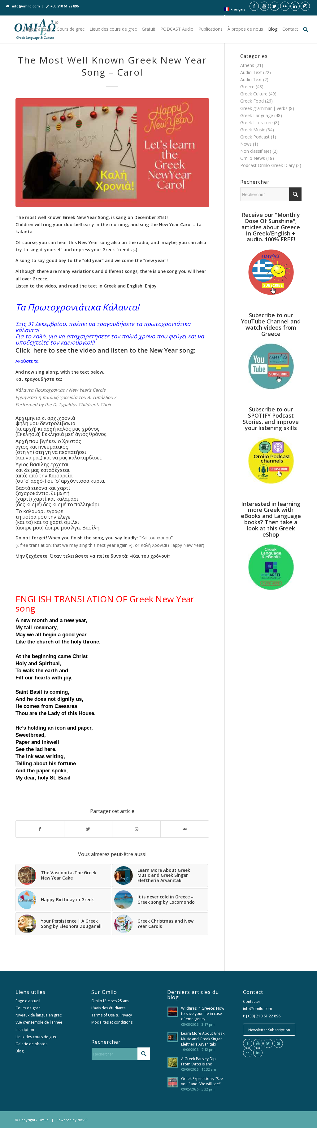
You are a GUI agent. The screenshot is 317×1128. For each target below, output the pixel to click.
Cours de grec (27, 1008)
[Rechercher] (306, 29)
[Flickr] (247, 1052)
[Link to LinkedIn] (295, 6)
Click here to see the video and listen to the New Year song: (105, 350)
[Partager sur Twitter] (88, 829)
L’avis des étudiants (108, 1008)
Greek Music (252, 130)
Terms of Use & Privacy (111, 1015)
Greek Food (252, 101)
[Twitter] (268, 1043)
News (246, 144)
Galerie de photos (31, 1044)
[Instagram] (278, 1043)
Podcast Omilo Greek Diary (267, 165)
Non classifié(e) (255, 151)
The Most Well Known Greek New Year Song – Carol (112, 66)
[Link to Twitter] (274, 6)
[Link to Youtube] (264, 6)
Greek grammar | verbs (264, 108)
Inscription (24, 1029)
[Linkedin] (258, 1052)
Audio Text (251, 72)
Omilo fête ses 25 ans (110, 1000)
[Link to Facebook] (254, 6)
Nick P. (83, 1119)
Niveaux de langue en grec (38, 1015)
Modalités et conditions (111, 1022)
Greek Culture (253, 94)
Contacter (251, 1001)
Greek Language (256, 115)
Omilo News (252, 158)
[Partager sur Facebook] (40, 829)
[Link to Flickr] (284, 6)
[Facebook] (247, 1043)
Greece (247, 87)
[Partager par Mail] (185, 829)
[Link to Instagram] (305, 6)
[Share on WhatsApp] (136, 829)
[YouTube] (258, 1043)
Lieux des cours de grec (36, 1036)
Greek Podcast (255, 137)
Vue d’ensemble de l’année (38, 1022)
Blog (19, 1051)
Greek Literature (256, 122)
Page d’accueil (27, 1000)
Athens (247, 65)
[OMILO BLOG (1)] (112, 152)
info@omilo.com (26, 6)
